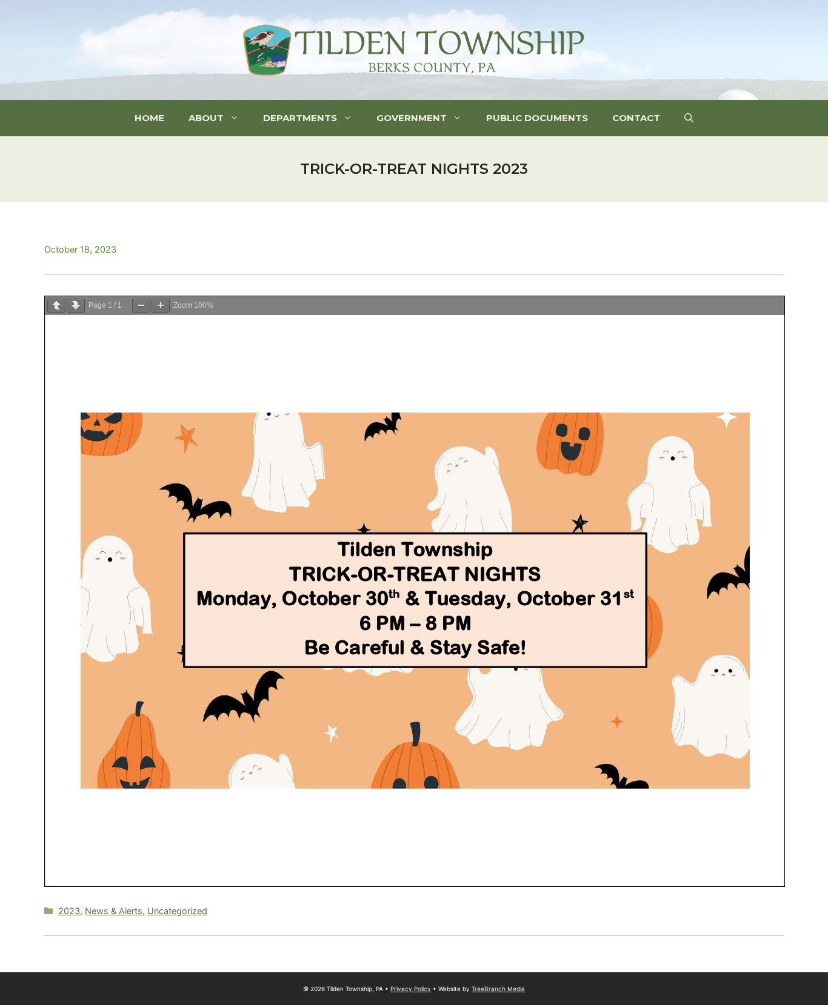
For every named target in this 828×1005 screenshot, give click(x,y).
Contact (636, 118)
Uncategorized (177, 911)
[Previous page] (56, 306)
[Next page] (76, 306)
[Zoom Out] (141, 306)
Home (149, 118)
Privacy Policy (410, 988)
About (206, 118)
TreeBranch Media (498, 988)
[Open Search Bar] (689, 118)
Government (411, 118)
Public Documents (537, 118)
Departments (300, 118)
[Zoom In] (161, 306)
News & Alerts (113, 911)
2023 (69, 911)
